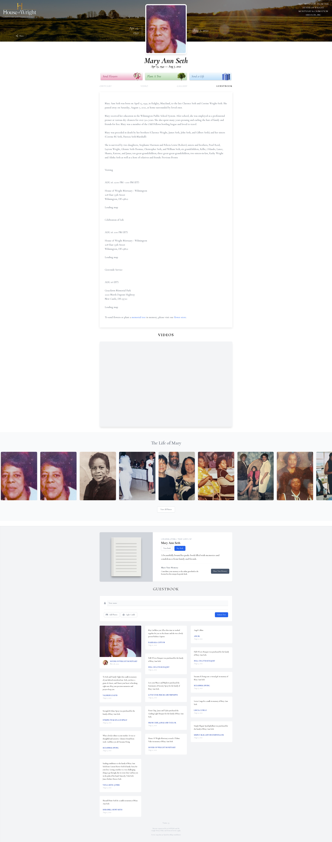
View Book (167, 548)
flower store (180, 317)
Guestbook (224, 86)
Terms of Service (172, 830)
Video (144, 86)
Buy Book (180, 548)
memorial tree (139, 317)
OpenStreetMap (168, 835)
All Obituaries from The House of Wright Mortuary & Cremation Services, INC (313, 9)
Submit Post (221, 615)
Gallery (182, 86)
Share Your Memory (220, 571)
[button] (120, 641)
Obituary (106, 86)
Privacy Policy (160, 830)
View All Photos (166, 509)
